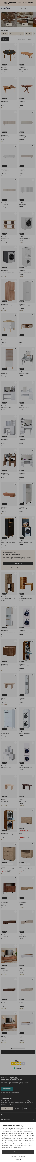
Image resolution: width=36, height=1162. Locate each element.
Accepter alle (18, 1152)
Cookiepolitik (16, 1147)
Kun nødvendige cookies (18, 1156)
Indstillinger (18, 1159)
